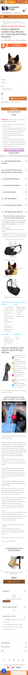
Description (14, 109)
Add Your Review (16, 102)
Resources (6, 622)
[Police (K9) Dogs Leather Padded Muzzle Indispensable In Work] (13, 287)
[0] (24, 11)
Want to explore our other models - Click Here (13, 537)
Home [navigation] (3, 21)
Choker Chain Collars (9, 629)
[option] (14, 63)
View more (7, 601)
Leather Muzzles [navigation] (16, 21)
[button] (25, 16)
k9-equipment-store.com (18, 664)
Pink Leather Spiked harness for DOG (13, 624)
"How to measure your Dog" (14, 150)
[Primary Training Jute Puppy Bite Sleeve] (14, 562)
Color (3, 79)
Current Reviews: (5, 102)
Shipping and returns (14, 112)
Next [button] (26, 570)
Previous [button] (1, 570)
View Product (15, 581)
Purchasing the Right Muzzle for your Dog (14, 619)
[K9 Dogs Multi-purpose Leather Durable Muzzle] (13, 249)
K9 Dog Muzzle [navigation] (8, 21)
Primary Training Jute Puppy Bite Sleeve (14, 573)
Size (2, 86)
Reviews (14, 114)
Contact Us (17, 13)
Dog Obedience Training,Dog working (13, 627)
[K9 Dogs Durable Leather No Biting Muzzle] (11, 268)
